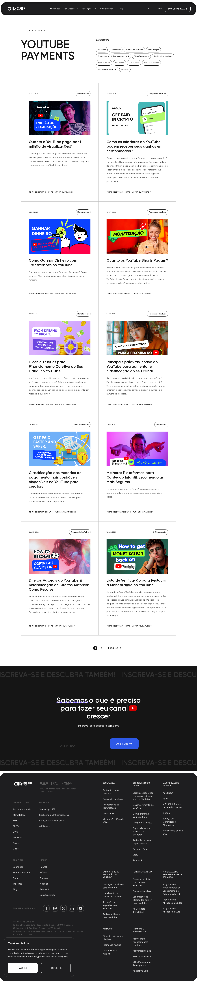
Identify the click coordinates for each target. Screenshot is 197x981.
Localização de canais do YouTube (112, 895)
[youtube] (80, 908)
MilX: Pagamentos (142, 950)
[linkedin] (72, 908)
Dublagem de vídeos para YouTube (113, 886)
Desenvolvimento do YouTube (143, 806)
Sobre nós (18, 867)
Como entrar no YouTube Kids (141, 815)
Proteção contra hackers (111, 792)
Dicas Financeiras (141, 56)
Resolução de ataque (113, 799)
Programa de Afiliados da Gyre (171, 910)
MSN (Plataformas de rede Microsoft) (172, 806)
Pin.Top (16, 826)
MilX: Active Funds (142, 956)
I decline (56, 968)
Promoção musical (112, 945)
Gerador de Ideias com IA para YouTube (142, 882)
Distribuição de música (110, 952)
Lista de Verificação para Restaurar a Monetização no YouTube (137, 582)
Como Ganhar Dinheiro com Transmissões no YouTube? (53, 262)
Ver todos (102, 50)
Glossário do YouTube (107, 69)
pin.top (166, 813)
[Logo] (16, 9)
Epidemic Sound (141, 849)
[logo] (23, 784)
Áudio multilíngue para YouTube (111, 916)
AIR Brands (119, 63)
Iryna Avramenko (68, 294)
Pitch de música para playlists (113, 938)
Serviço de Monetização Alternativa (169, 821)
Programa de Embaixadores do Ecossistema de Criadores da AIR (172, 889)
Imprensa (17, 883)
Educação (45, 889)
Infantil (43, 867)
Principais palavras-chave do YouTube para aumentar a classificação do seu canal (132, 366)
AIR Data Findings (151, 63)
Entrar (159, 9)
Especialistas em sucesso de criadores (141, 831)
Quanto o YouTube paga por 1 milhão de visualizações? (55, 144)
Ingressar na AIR (177, 9)
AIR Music (125, 69)
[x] (63, 908)
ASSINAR (122, 743)
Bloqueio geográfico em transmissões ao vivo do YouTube (143, 796)
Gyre (15, 831)
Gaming (44, 878)
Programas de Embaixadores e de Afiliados (172, 874)
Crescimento (103, 56)
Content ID (108, 813)
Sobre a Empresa (106, 9)
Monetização (153, 50)
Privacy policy (61, 956)
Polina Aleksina (146, 512)
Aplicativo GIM (140, 970)
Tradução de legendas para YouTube (110, 905)
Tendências (115, 50)
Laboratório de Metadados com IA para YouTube (142, 899)
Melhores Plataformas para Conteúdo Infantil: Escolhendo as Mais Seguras (135, 477)
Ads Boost (168, 793)
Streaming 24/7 (47, 809)
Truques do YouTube (134, 50)
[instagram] (55, 908)
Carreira (17, 878)
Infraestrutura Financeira (51, 820)
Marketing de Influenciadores (54, 815)
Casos (16, 843)
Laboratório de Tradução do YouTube (111, 874)
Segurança (109, 783)
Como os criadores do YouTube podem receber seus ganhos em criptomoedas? (134, 146)
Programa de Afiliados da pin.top (173, 901)
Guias (15, 848)
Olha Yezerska (145, 192)
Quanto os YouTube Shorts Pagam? (137, 260)
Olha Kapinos (67, 192)
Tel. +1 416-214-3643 (22, 934)
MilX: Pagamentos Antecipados (142, 964)
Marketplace (55, 9)
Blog (121, 9)
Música (43, 872)
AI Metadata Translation (139, 910)
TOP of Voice (134, 63)
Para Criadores (69, 9)
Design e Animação (142, 822)
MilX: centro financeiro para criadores (140, 941)
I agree (23, 968)
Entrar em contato (22, 872)
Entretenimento (47, 895)
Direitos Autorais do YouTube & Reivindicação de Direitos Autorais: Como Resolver (59, 585)
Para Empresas (87, 9)
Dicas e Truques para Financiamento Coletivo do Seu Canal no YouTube (56, 366)
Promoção (138, 860)
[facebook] (46, 908)
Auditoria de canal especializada (142, 842)
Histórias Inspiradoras (163, 56)
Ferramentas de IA (121, 56)
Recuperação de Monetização (111, 806)
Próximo (113, 648)
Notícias (44, 883)
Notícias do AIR (104, 63)
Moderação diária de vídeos (113, 821)
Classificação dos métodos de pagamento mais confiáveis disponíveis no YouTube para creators (55, 479)
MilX (15, 820)
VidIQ (135, 854)
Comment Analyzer (142, 891)
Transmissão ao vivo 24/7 (173, 832)
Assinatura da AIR (22, 809)
